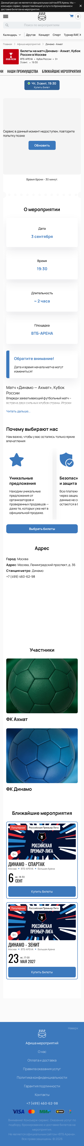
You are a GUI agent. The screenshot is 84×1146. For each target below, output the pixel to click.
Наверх (73, 1028)
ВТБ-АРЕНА (26, 59)
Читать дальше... (18, 411)
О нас (42, 1051)
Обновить (42, 145)
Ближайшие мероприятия (61, 71)
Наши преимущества (22, 71)
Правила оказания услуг (42, 1069)
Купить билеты (42, 891)
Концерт (44, 35)
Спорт (57, 35)
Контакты (42, 1094)
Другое (31, 35)
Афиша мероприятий (42, 1043)
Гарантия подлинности (42, 1086)
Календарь (10, 34)
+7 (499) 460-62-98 (20, 576)
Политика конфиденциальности (42, 1077)
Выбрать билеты (42, 529)
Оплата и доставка (42, 1060)
